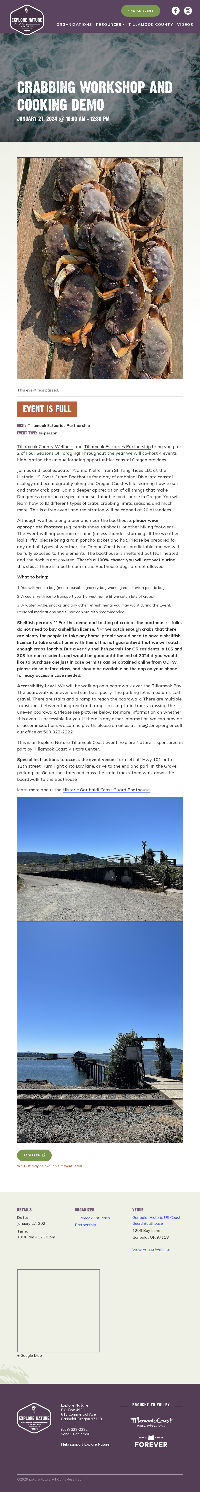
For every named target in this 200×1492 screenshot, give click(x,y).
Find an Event (141, 10)
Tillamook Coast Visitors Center (66, 749)
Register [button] (31, 1155)
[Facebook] (175, 11)
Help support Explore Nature (85, 1444)
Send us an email (75, 1434)
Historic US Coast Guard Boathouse (54, 477)
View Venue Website (151, 1249)
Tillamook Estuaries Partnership (117, 446)
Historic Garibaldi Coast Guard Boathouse (106, 789)
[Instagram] (188, 11)
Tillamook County (150, 24)
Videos (185, 24)
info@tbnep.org (152, 725)
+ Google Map (29, 1355)
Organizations (74, 24)
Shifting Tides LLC (133, 470)
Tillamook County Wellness (45, 446)
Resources (109, 24)
